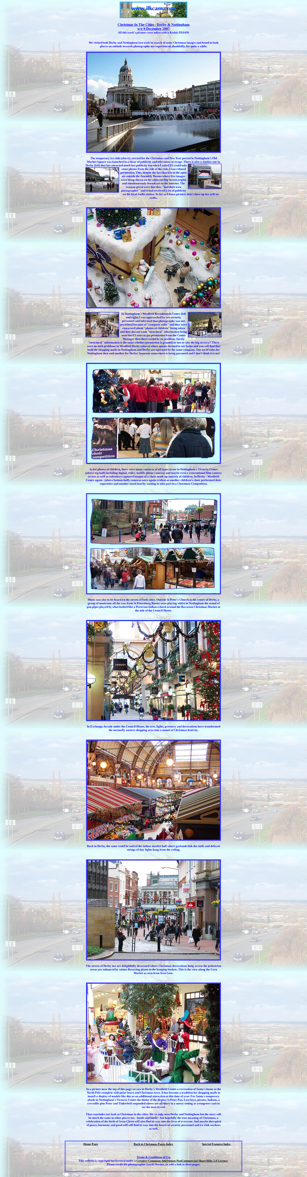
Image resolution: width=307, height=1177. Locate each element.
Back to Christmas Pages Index (153, 1144)
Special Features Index (216, 1144)
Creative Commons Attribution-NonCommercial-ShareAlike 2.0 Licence (182, 1160)
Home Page (90, 1144)
